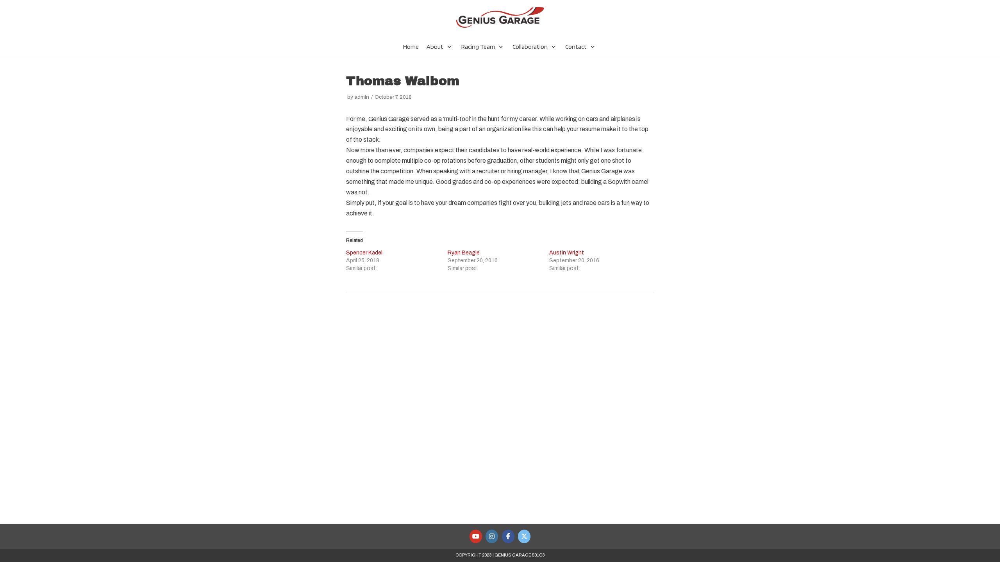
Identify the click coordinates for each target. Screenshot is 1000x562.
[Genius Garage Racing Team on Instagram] (492, 536)
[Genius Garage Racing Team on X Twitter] (524, 536)
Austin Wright (566, 253)
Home (411, 46)
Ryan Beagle (464, 253)
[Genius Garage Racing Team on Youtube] (476, 536)
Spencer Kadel (364, 253)
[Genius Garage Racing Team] (500, 17)
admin (361, 97)
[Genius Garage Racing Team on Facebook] (508, 536)
